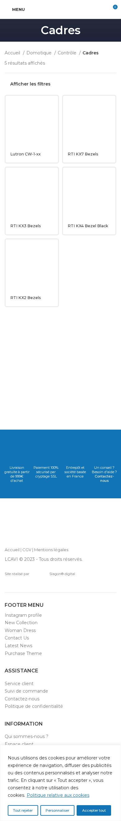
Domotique (39, 53)
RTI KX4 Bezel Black (88, 226)
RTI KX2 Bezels (25, 297)
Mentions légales (51, 549)
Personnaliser (57, 810)
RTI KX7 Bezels (83, 154)
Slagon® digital (62, 574)
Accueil (13, 53)
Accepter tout (94, 810)
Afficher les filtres (30, 84)
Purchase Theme (23, 653)
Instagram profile (23, 615)
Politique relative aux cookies (58, 795)
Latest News (18, 645)
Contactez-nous (104, 478)
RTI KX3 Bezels (25, 226)
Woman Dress (20, 630)
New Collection (21, 622)
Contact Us (17, 638)
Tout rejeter (23, 810)
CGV (26, 549)
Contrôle (68, 53)
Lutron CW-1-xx (25, 154)
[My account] (101, 9)
